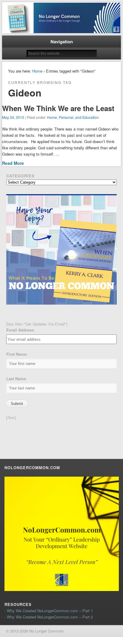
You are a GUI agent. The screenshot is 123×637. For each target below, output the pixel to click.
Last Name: (16, 378)
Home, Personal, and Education (73, 117)
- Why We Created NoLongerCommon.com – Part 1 (48, 610)
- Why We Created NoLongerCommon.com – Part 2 (48, 617)
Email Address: (20, 330)
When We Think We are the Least (58, 108)
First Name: (16, 354)
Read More (13, 163)
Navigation (61, 41)
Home (37, 71)
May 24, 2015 (13, 117)
